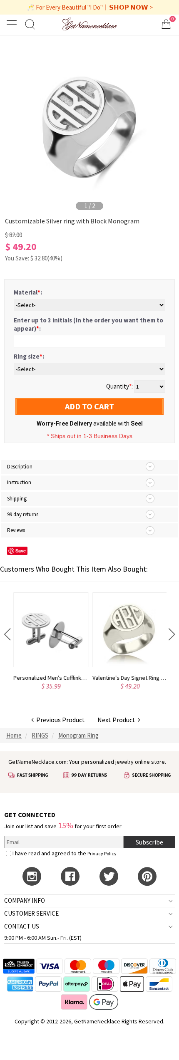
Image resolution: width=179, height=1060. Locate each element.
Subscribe (149, 842)
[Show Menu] (13, 24)
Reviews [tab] (16, 530)
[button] (7, 634)
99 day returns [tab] (22, 514)
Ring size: (29, 356)
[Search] (30, 24)
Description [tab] (19, 466)
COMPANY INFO (24, 900)
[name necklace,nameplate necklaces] (89, 24)
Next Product (117, 720)
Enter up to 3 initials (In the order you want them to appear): (88, 324)
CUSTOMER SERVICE (31, 913)
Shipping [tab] (17, 498)
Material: (28, 292)
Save (20, 550)
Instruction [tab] (19, 482)
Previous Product (59, 720)
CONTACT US (21, 926)
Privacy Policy (102, 853)
